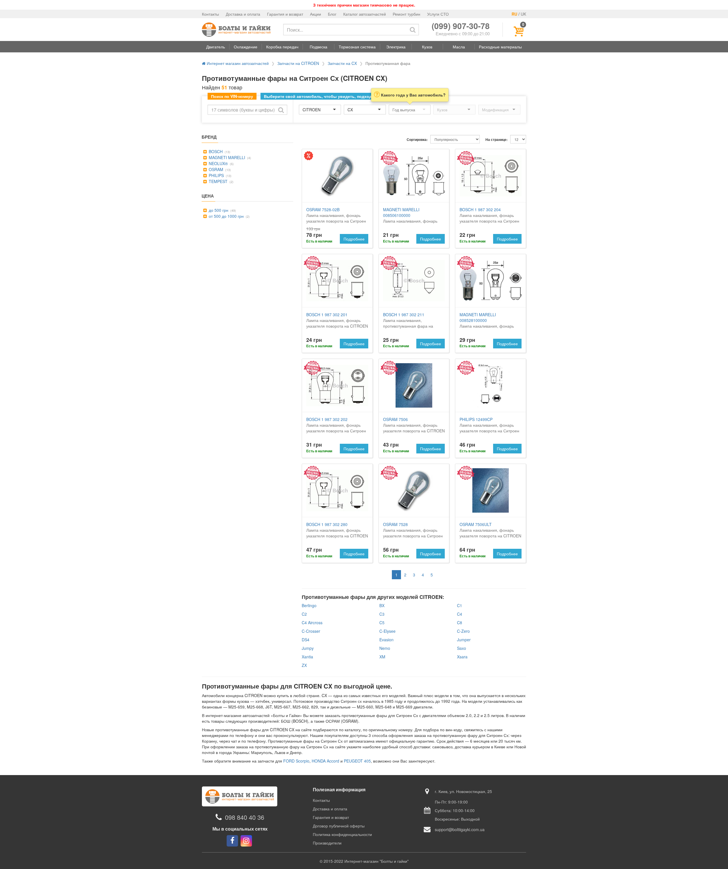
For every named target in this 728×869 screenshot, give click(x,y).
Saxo (461, 648)
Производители (327, 843)
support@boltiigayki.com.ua (460, 829)
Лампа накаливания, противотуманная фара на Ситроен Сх (408, 323)
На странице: (496, 139)
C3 (381, 614)
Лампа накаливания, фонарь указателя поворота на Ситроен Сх (336, 218)
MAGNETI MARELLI (226, 157)
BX (381, 605)
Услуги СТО (438, 14)
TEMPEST (218, 181)
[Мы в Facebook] (232, 841)
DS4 (305, 639)
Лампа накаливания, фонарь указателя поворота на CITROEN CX (414, 221)
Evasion (386, 639)
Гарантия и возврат (285, 14)
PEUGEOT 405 (357, 761)
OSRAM (215, 169)
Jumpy (308, 648)
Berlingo (309, 605)
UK (523, 14)
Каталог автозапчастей (364, 14)
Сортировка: (417, 139)
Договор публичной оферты (339, 826)
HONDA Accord (325, 761)
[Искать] (412, 29)
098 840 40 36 (244, 817)
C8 (459, 622)
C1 (459, 605)
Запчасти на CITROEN (298, 63)
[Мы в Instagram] (246, 841)
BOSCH (215, 151)
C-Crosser (311, 631)
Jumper (464, 639)
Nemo (384, 648)
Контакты (210, 14)
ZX (304, 665)
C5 (381, 622)
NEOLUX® (218, 163)
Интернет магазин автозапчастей (237, 63)
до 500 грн (218, 210)
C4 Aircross (312, 622)
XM (382, 657)
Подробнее (354, 239)
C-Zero (463, 631)
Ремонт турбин (406, 14)
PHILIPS (216, 175)
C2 (304, 614)
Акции (315, 14)
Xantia (307, 657)
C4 (459, 614)
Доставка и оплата (243, 14)
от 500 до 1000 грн (226, 216)
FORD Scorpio (296, 761)
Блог (332, 14)
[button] (215, 46)
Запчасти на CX (342, 63)
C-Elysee (387, 631)
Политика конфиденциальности (342, 834)
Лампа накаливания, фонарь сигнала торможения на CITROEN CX (487, 326)
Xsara (462, 657)
